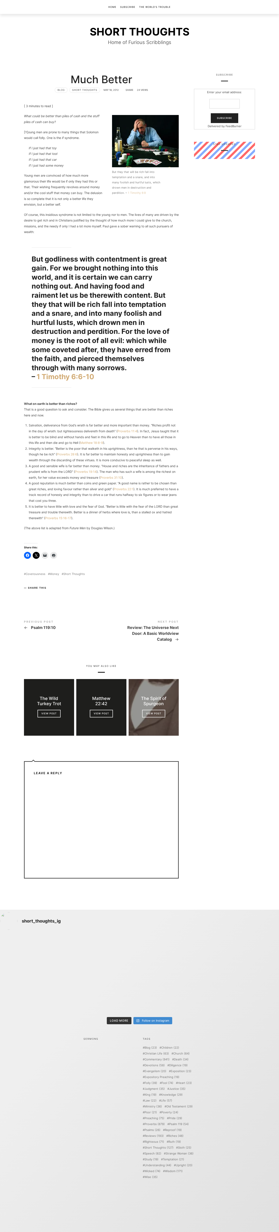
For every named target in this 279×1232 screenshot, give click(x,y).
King (151, 1094)
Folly (151, 1083)
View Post (49, 713)
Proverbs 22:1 (123, 489)
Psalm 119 (179, 1124)
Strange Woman (180, 1153)
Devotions (155, 1065)
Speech (153, 1153)
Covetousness (35, 574)
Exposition (181, 1071)
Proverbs (155, 1124)
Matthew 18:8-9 (91, 442)
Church (181, 1053)
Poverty (169, 1112)
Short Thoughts (84, 89)
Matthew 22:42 (101, 701)
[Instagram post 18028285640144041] (34, 954)
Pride (175, 1118)
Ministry (153, 1106)
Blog (61, 89)
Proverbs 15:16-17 (58, 518)
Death (181, 1059)
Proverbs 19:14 (86, 471)
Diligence (178, 1065)
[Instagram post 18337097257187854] (104, 954)
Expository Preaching (162, 1077)
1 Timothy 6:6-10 (65, 376)
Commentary (157, 1059)
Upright (184, 1165)
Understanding (158, 1165)
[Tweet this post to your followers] (37, 595)
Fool (167, 1083)
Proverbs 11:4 (127, 431)
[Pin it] (45, 595)
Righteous (154, 1141)
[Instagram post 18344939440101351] (34, 994)
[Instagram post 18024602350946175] (175, 954)
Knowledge (172, 1094)
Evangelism (155, 1071)
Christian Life (157, 1053)
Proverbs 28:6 (67, 454)
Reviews (154, 1135)
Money (54, 574)
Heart (185, 1083)
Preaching (154, 1118)
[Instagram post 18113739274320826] (175, 994)
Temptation (173, 1159)
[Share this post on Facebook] (28, 595)
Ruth (174, 1141)
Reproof (173, 1130)
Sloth (184, 1147)
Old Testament (179, 1106)
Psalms (152, 1130)
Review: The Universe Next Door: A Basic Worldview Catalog (140, 631)
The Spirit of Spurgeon (153, 701)
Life (166, 1100)
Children (170, 1047)
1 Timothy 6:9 (137, 192)
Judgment (155, 1088)
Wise (151, 1177)
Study (151, 1159)
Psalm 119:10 (62, 626)
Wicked (152, 1171)
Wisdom (174, 1171)
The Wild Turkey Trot (49, 701)
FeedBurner (234, 126)
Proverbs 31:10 (111, 477)
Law (151, 1100)
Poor (151, 1112)
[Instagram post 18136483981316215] (104, 994)
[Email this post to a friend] (54, 595)
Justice (177, 1088)
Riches (176, 1135)
